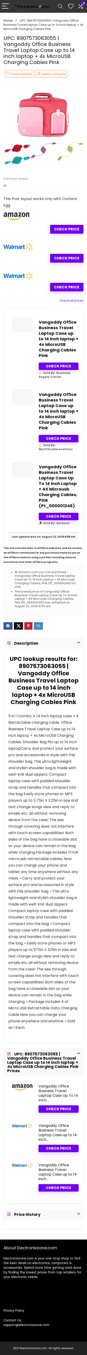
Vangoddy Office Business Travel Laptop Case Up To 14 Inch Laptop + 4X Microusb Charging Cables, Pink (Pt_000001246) (58, 486)
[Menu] (5, 6)
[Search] (60, 6)
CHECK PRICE (66, 229)
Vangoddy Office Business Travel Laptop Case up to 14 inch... (58, 1132)
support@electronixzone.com (26, 1325)
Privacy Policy (13, 1310)
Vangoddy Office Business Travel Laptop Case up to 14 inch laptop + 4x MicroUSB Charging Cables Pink (58, 338)
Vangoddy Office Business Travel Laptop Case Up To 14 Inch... (58, 1093)
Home (8, 20)
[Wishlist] (71, 6)
